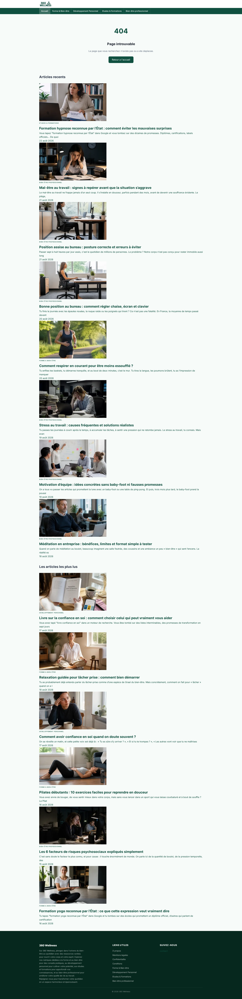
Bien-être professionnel (137, 11)
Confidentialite (119, 959)
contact (164, 951)
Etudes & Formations (112, 11)
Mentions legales (120, 955)
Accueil (44, 11)
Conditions (117, 963)
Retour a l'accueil (121, 59)
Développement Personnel (85, 11)
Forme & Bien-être (60, 11)
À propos (116, 951)
